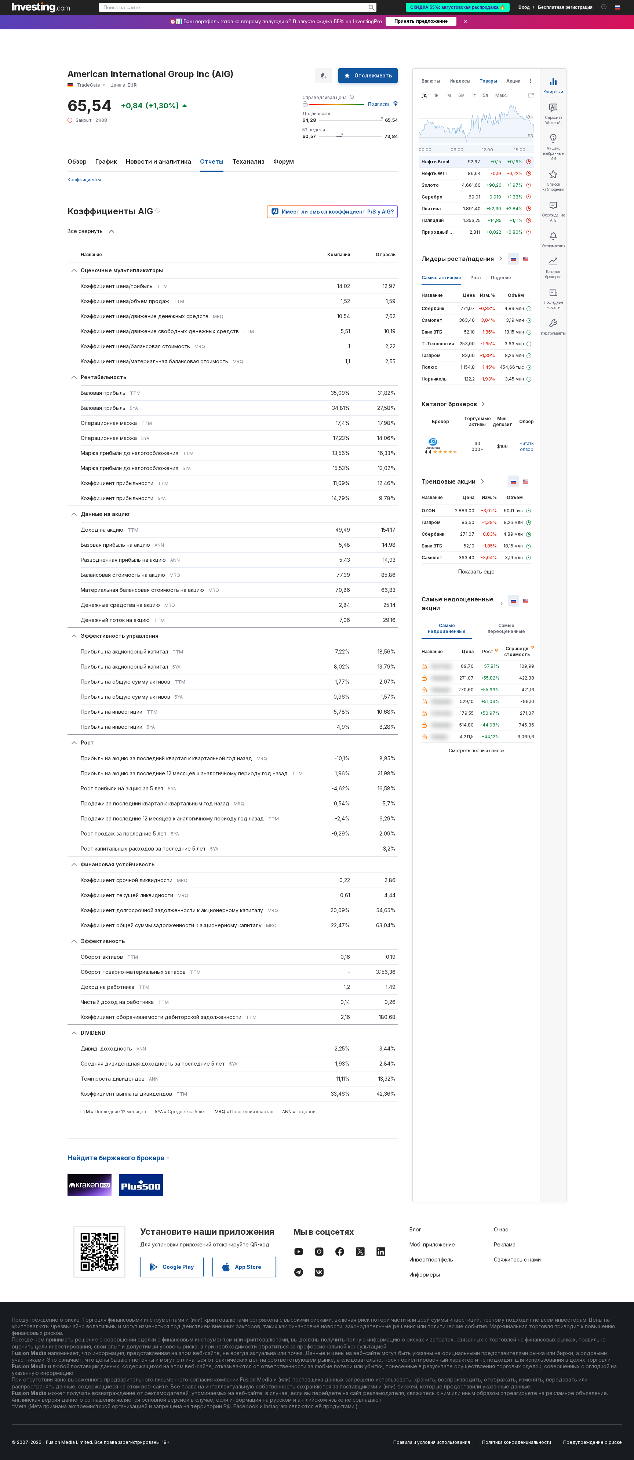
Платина (431, 208)
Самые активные (441, 277)
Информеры (424, 1274)
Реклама (504, 1244)
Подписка (379, 104)
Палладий (433, 220)
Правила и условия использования (431, 1442)
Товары (488, 81)
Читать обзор (527, 446)
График (106, 161)
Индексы (459, 81)
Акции (513, 81)
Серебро (432, 197)
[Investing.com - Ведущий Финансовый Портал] (41, 7)
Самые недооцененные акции (457, 604)
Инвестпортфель (431, 1259)
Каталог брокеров (449, 404)
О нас (501, 1229)
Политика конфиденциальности (516, 1442)
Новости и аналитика (158, 161)
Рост (476, 277)
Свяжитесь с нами (517, 1259)
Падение (501, 277)
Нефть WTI (434, 173)
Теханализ (248, 161)
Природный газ (439, 232)
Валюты (431, 81)
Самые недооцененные (447, 628)
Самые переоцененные (506, 628)
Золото (430, 185)
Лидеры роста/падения (458, 258)
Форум (283, 161)
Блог (415, 1229)
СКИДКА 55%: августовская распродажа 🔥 (457, 7)
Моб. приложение (432, 1244)
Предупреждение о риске (592, 1442)
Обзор (77, 161)
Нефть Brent (435, 161)
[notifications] (604, 6)
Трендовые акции (449, 481)
